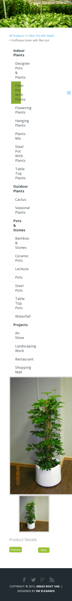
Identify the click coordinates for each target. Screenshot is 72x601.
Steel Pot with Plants (18, 153)
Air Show (18, 335)
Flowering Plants (18, 110)
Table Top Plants (18, 173)
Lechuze (18, 268)
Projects (16, 324)
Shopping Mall (18, 369)
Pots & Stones (16, 225)
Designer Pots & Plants (18, 70)
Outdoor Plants (16, 188)
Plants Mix (18, 136)
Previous (15, 549)
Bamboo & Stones (18, 243)
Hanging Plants (18, 123)
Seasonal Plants (18, 210)
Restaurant (18, 359)
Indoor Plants (16, 52)
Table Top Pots (18, 303)
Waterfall (18, 316)
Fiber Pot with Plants (41, 35)
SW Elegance (45, 591)
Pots (18, 277)
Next (44, 550)
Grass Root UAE (48, 586)
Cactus (18, 199)
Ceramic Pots (18, 258)
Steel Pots (18, 288)
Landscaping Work (18, 348)
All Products (16, 35)
